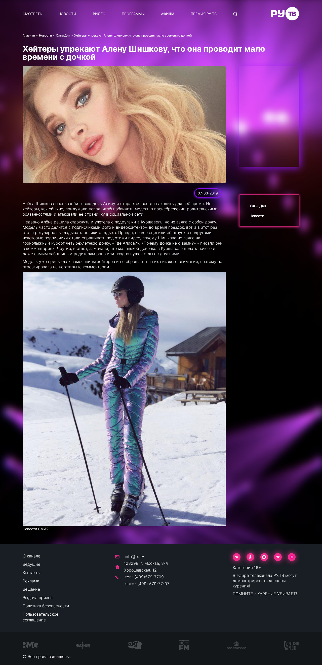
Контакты (32, 572)
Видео (99, 14)
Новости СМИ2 (35, 529)
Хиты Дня (63, 35)
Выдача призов (38, 597)
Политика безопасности (46, 605)
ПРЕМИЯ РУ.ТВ (204, 14)
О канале (31, 555)
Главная (29, 35)
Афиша (167, 14)
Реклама (31, 580)
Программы (133, 14)
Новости (67, 14)
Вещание (31, 589)
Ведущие (31, 564)
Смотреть (32, 14)
